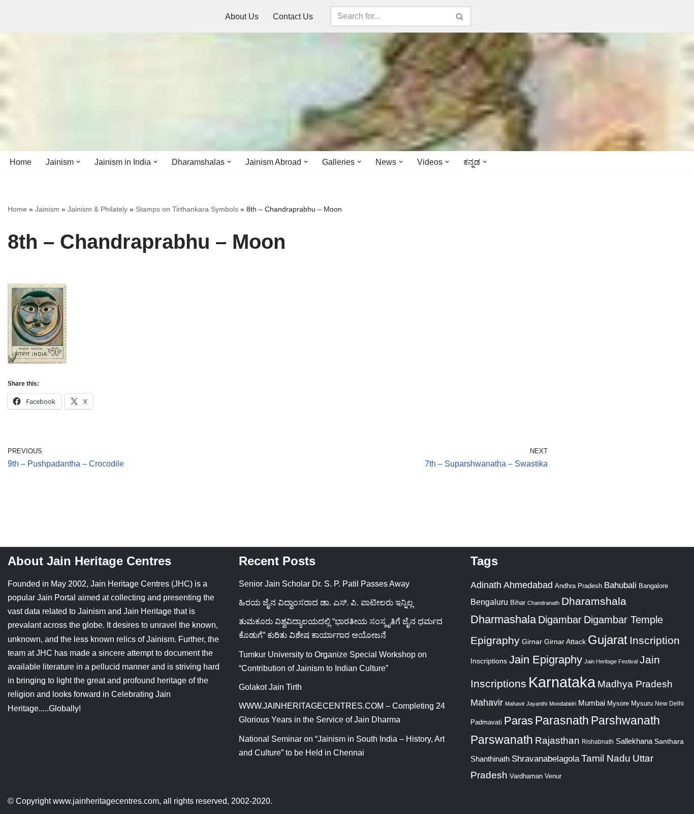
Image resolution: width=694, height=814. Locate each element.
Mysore (618, 703)
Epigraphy (495, 640)
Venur (553, 776)
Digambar (560, 619)
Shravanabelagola (545, 759)
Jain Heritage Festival (611, 661)
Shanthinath (490, 759)
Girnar (532, 641)
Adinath (485, 584)
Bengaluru (489, 601)
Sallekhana (634, 741)
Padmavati (486, 722)
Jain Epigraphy (545, 659)
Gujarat (607, 640)
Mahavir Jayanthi (526, 704)
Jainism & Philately (98, 209)
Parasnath (562, 720)
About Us (242, 16)
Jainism (47, 209)
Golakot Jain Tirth (270, 687)
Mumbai (591, 703)
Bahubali (620, 585)
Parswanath (501, 740)
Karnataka (561, 682)
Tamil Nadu (605, 758)
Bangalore (653, 586)
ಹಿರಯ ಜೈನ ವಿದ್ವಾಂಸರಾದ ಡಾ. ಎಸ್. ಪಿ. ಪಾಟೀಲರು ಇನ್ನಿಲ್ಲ (326, 602)
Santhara (669, 741)
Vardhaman (526, 776)
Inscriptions (488, 661)
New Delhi (669, 703)
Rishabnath (598, 741)
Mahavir (486, 702)
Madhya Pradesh (635, 684)
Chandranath (543, 603)
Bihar (517, 602)
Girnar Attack (565, 641)
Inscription (654, 640)
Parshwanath (625, 720)
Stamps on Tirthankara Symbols (187, 209)
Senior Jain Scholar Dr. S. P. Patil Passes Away (324, 583)
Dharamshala (593, 601)
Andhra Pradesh (578, 586)
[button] (78, 162)
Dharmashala (503, 619)
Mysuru (642, 703)
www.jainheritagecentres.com (106, 801)
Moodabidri (562, 704)
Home (20, 162)
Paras (518, 720)
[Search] (460, 16)
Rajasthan (557, 740)
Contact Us (293, 16)
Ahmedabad (528, 585)
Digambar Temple (623, 619)
